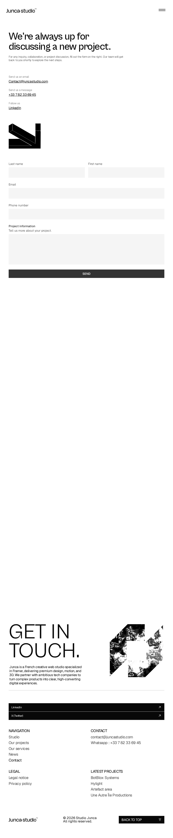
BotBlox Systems (105, 777)
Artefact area (101, 789)
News (13, 754)
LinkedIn (15, 107)
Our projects (19, 742)
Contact (15, 760)
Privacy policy (20, 783)
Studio (14, 737)
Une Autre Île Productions (111, 795)
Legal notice (18, 777)
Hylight (96, 783)
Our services (19, 748)
